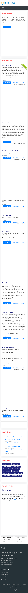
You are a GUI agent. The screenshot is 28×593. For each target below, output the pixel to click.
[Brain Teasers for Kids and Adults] (8, 3)
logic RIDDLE (5, 80)
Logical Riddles (4, 574)
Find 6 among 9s (6, 65)
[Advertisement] (13, 42)
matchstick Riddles (17, 473)
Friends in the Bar (6, 283)
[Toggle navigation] (3, 8)
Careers (24, 584)
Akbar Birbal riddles (16, 475)
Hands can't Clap (6, 215)
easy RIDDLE (5, 414)
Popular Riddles (4, 572)
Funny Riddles (16, 466)
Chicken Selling (6, 123)
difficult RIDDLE (6, 240)
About (8, 584)
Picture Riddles (6, 468)
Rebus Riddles (15, 468)
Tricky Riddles (16, 464)
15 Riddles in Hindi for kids (12, 443)
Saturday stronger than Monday (10, 150)
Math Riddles (4, 576)
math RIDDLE (5, 139)
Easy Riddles (15, 471)
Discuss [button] (22, 26)
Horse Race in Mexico (7, 312)
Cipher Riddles (6, 475)
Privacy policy (16, 584)
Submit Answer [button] (15, 26)
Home (3, 584)
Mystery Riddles (6, 464)
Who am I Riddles (7, 473)
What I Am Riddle (6, 231)
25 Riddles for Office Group (12, 439)
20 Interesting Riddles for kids (13, 446)
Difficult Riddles (6, 471)
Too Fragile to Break (7, 408)
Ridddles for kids (7, 466)
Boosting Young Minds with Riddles (14, 436)
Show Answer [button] (7, 26)
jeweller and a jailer (7, 198)
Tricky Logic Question (8, 347)
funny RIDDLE (5, 155)
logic (3, 25)
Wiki (15, 500)
